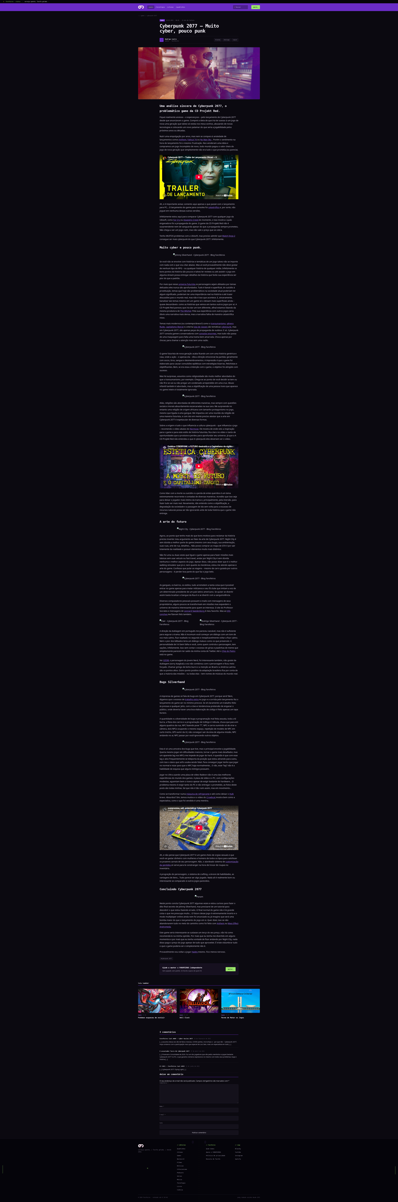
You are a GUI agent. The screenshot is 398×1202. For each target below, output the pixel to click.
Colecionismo (182, 1169)
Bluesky (238, 1149)
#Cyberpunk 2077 (166, 958)
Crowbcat (211, 797)
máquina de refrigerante (198, 794)
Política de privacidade (215, 1155)
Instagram (239, 1155)
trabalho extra (192, 699)
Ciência (180, 1190)
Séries (179, 1176)
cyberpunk (226, 327)
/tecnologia (160, 7)
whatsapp (226, 40)
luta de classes (201, 327)
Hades (195, 952)
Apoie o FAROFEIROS (213, 1152)
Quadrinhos (181, 1149)
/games (150, 7)
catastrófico (214, 207)
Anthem (182, 139)
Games (162, 20)
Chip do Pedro (228, 651)
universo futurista (187, 284)
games (143, 15)
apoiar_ (231, 969)
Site (161, 1123)
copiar (235, 40)
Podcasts (180, 1172)
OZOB (166, 660)
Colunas (180, 1152)
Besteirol (180, 1159)
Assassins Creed (191, 220)
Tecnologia (181, 1183)
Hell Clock (184, 1018)
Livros (179, 1186)
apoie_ (255, 7)
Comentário (164, 1083)
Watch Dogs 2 (228, 236)
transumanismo (218, 323)
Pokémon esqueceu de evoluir (151, 1018)
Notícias (180, 1166)
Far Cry (176, 220)
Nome (162, 1106)
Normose (194, 429)
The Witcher (185, 311)
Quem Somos (210, 1149)
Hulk (231, 794)
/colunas (170, 7)
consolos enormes (207, 333)
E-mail (162, 1114)
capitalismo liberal (175, 327)
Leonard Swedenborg (194, 611)
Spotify (238, 1159)
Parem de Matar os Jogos (232, 1018)
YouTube (238, 1152)
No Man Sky (205, 139)
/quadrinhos (180, 7)
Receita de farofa (213, 1159)
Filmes (179, 1162)
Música (179, 1179)
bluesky (217, 40)
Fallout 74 (192, 139)
